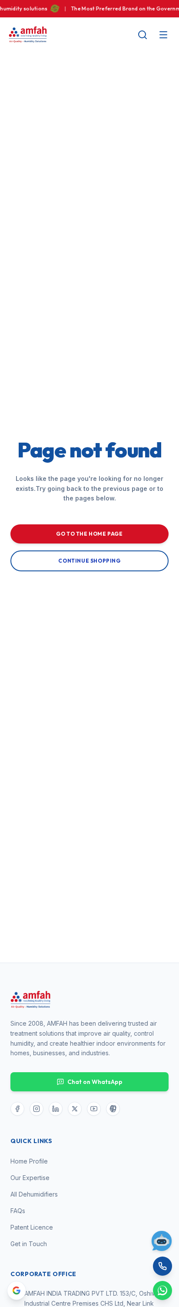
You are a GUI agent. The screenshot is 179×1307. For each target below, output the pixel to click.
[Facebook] (17, 1109)
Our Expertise (30, 1177)
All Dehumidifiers (34, 1194)
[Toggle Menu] (163, 34)
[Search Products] (142, 34)
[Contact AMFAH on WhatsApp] (162, 1290)
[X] (75, 1109)
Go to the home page (89, 533)
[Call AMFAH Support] (162, 1266)
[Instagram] (36, 1109)
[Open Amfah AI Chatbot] (161, 1240)
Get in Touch (28, 1243)
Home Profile (29, 1161)
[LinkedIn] (56, 1109)
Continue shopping (89, 560)
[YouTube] (94, 1109)
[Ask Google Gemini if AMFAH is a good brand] (16, 1290)
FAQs (17, 1210)
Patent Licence (31, 1227)
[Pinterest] (113, 1109)
